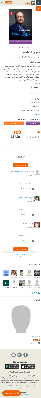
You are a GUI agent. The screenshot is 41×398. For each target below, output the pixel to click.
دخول (2, 2)
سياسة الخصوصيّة (26, 394)
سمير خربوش (6, 287)
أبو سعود (15, 287)
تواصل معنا (27, 386)
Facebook (22, 47)
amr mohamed (29, 277)
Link (26, 183)
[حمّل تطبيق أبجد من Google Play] (12, 366)
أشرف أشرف (37, 287)
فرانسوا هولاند (31, 57)
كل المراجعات (20, 254)
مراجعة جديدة (19, 165)
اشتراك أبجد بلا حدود (7, 386)
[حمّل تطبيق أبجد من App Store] (28, 366)
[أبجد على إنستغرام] (13, 355)
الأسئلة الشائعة (18, 386)
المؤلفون (19, 388)
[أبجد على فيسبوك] (25, 355)
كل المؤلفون (34, 343)
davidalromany (22, 287)
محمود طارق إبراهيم (37, 277)
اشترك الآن (14, 123)
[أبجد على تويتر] (19, 355)
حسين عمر (18, 57)
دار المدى (37, 114)
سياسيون (35, 87)
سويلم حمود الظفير (14, 277)
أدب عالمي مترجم (34, 93)
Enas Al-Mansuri (22, 277)
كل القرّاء (34, 293)
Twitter (19, 47)
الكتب (34, 386)
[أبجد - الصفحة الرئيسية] (27, 3)
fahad (30, 287)
